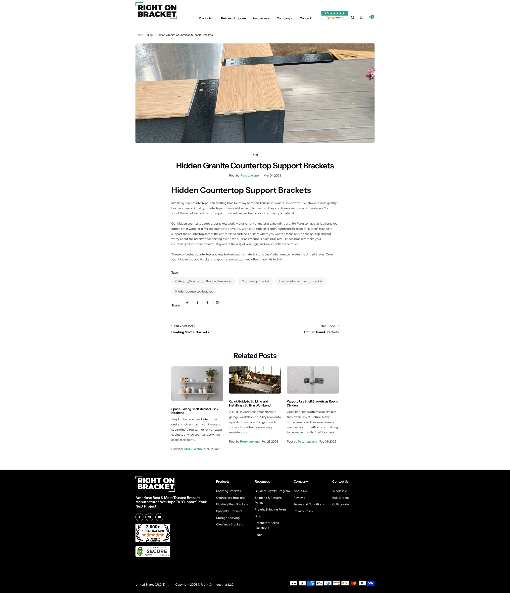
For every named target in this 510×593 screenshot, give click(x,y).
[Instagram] (149, 517)
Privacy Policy (303, 511)
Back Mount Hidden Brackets (262, 239)
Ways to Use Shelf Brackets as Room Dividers (312, 403)
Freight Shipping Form (270, 509)
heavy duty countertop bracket (300, 281)
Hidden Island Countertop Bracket (279, 229)
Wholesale (339, 491)
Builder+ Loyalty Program (272, 491)
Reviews (299, 498)
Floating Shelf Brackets (232, 504)
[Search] (352, 17)
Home (139, 35)
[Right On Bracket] (156, 10)
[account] (361, 17)
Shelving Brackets (228, 491)
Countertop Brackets (230, 498)
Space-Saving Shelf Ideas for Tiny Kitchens (194, 411)
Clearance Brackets (229, 524)
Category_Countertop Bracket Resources (203, 281)
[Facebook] (139, 517)
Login (259, 535)
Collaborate (340, 504)
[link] (187, 302)
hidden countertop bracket (194, 291)
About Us (300, 491)
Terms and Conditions (309, 504)
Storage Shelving (228, 518)
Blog (150, 35)
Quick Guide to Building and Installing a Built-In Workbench (250, 403)
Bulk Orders (340, 498)
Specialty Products (229, 511)
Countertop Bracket (255, 281)
